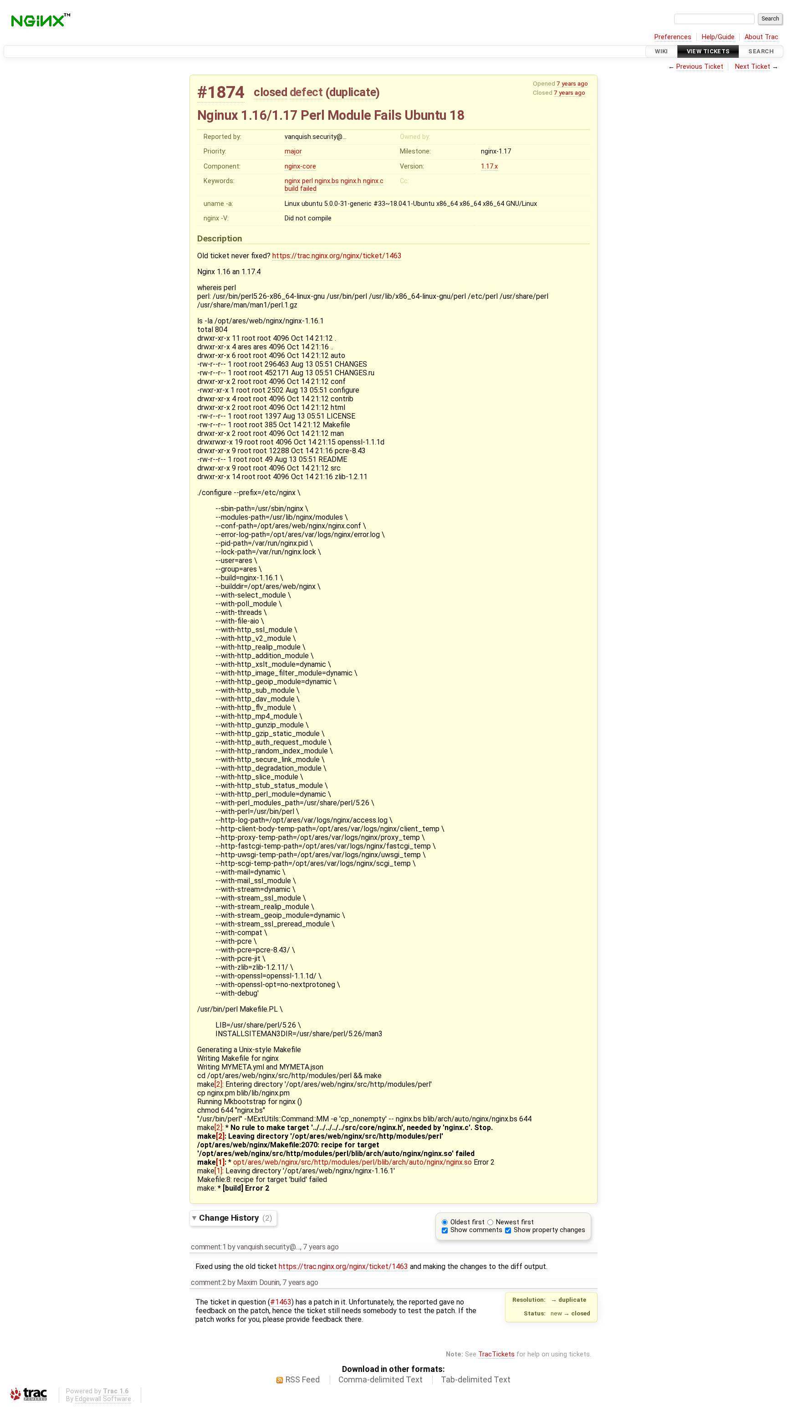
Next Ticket (752, 67)
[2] (218, 1084)
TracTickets (496, 1354)
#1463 (280, 1302)
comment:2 (208, 1282)
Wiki (661, 51)
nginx (292, 181)
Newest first (515, 1222)
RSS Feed (303, 1379)
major (293, 151)
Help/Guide (718, 37)
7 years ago (572, 83)
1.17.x (489, 166)
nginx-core (300, 166)
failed (308, 189)
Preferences (672, 37)
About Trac (761, 37)
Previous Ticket (699, 67)
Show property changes (549, 1230)
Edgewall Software (103, 1399)
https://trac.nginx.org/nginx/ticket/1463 (337, 255)
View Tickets (708, 51)
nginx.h (351, 181)
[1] (220, 1162)
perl (307, 181)
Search (761, 51)
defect (306, 92)
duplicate (352, 92)
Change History (235, 1218)
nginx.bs (327, 181)
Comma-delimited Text (380, 1379)
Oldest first (467, 1222)
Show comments (476, 1230)
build (291, 189)
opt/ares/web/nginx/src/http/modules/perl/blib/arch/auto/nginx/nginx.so (352, 1162)
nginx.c (373, 181)
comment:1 (208, 1247)
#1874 (221, 92)
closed (270, 92)
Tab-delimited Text (476, 1379)
